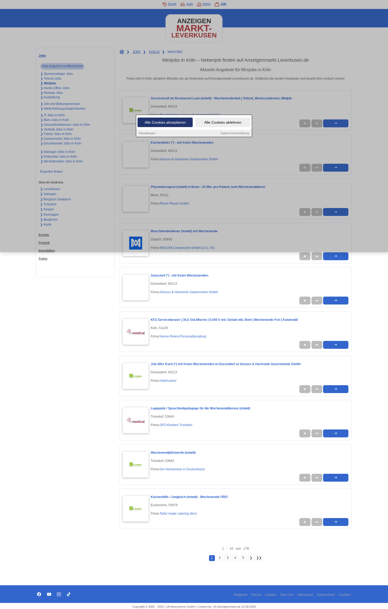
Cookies (345, 595)
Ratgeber (241, 595)
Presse (256, 595)
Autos (43, 258)
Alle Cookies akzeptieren (165, 122)
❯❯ (259, 558)
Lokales (270, 595)
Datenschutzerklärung (235, 133)
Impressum (305, 595)
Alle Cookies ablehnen (223, 122)
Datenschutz (326, 595)
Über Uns (287, 595)
